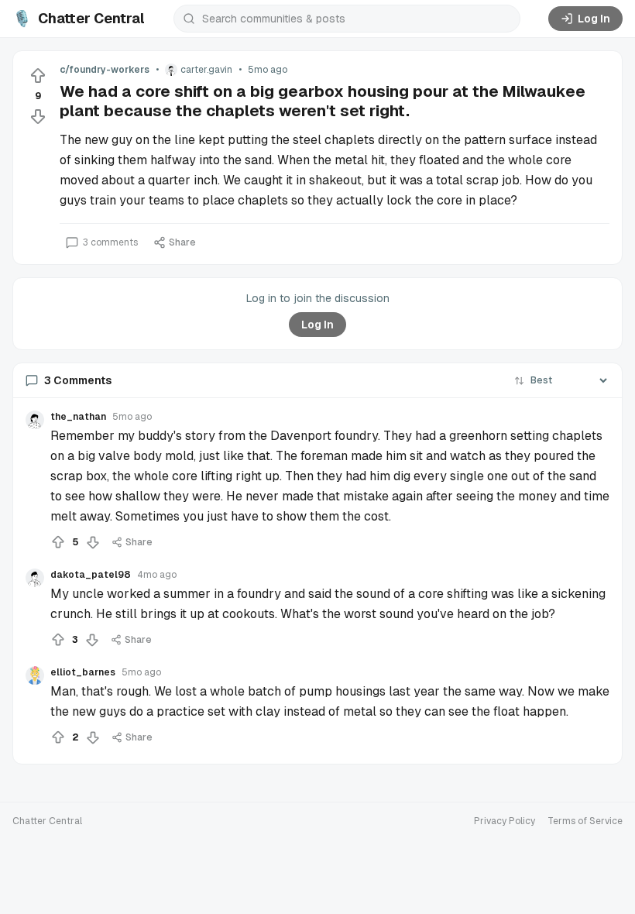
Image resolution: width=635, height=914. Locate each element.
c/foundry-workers (104, 70)
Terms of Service (585, 821)
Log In (594, 19)
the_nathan (78, 417)
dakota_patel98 (90, 575)
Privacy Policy (504, 821)
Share (182, 242)
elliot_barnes (82, 672)
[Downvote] (38, 116)
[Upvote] (38, 76)
